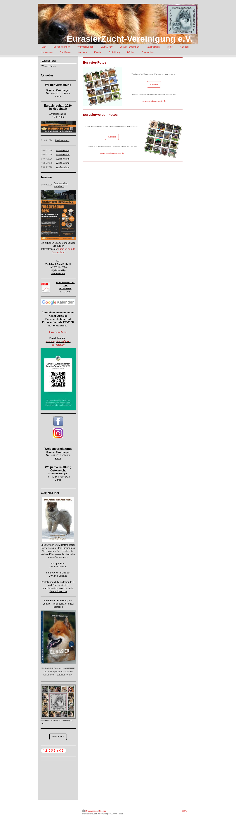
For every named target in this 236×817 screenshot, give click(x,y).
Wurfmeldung (63, 150)
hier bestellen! (58, 273)
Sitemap (102, 811)
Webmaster (58, 736)
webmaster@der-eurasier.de (154, 101)
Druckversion (91, 811)
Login (184, 810)
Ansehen (154, 84)
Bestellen (58, 607)
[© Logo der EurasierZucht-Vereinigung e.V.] (58, 701)
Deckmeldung (62, 140)
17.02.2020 (65, 291)
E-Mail (58, 96)
